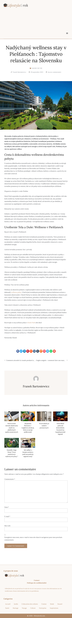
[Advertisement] (36, 22)
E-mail (7, 516)
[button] (67, 33)
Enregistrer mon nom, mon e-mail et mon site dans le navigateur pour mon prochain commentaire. (33, 538)
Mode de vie (37, 68)
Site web (7, 526)
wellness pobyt (16, 292)
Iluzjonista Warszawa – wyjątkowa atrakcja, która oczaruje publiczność (28, 428)
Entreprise (42, 608)
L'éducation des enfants (30, 604)
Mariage (15, 608)
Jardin (16, 604)
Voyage (24, 608)
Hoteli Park (31, 323)
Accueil (7, 604)
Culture (33, 608)
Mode (52, 604)
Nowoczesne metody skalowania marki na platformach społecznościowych (11, 428)
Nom (6, 507)
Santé (7, 608)
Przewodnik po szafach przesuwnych (44, 426)
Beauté (60, 604)
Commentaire (9, 479)
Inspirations (54, 608)
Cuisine (44, 604)
